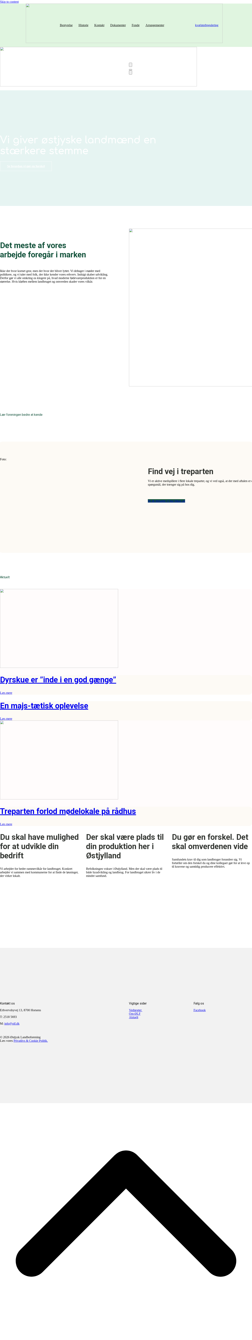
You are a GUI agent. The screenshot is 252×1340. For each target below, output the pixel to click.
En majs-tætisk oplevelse (44, 705)
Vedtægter (135, 1010)
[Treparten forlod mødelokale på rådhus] (59, 798)
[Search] (130, 65)
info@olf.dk (11, 1023)
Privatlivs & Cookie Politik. (31, 1040)
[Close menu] (130, 72)
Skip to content (9, 1)
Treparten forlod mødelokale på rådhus (68, 811)
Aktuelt (133, 1017)
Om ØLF (135, 1013)
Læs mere (6, 692)
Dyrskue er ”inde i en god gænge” (58, 679)
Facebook (200, 1010)
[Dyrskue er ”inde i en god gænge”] (59, 666)
